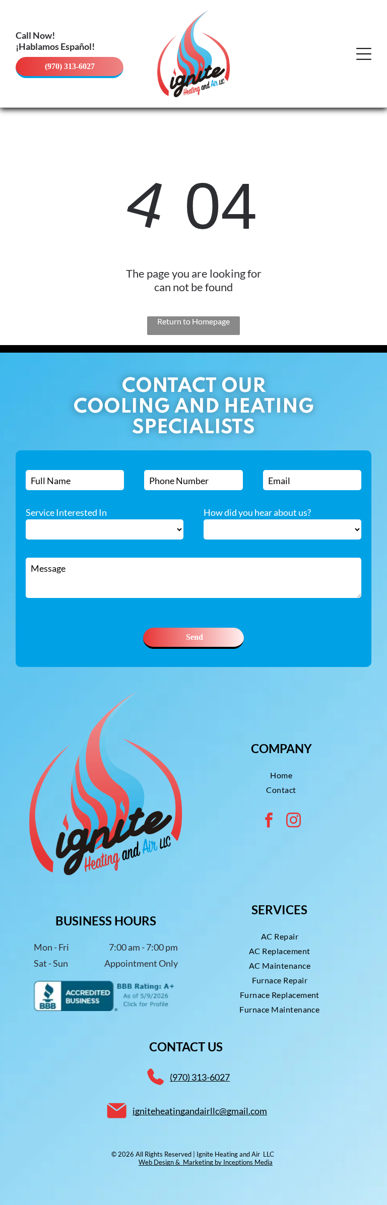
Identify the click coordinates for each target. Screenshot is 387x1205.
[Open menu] (363, 53)
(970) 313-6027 (200, 1077)
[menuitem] (281, 775)
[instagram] (294, 821)
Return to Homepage (193, 321)
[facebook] (269, 821)
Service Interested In (66, 512)
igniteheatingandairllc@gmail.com (200, 1110)
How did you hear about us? (257, 512)
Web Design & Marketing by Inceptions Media (206, 1162)
